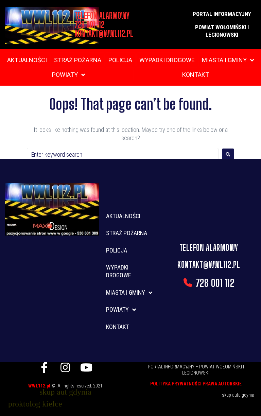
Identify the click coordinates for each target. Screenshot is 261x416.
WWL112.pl (39, 385)
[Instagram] (65, 367)
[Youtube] (86, 367)
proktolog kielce (35, 403)
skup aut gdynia (65, 391)
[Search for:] (123, 154)
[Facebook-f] (44, 367)
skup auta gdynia (238, 395)
